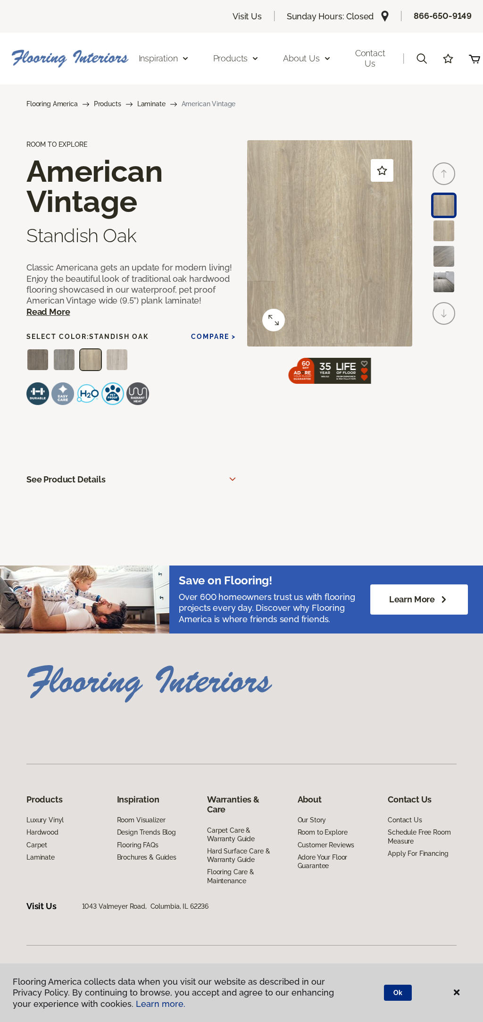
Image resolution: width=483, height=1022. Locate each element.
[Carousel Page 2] (444, 231)
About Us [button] (301, 58)
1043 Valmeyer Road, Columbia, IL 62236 (145, 906)
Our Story (312, 820)
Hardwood (42, 832)
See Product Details (66, 479)
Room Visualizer (141, 820)
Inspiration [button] (158, 58)
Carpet (36, 845)
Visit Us (247, 16)
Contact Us (370, 58)
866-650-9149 (443, 16)
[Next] (444, 313)
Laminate (151, 104)
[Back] (444, 173)
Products (107, 104)
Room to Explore (323, 832)
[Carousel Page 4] (444, 282)
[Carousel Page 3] (444, 256)
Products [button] (230, 58)
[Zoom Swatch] (273, 320)
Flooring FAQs (137, 845)
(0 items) (474, 58)
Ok (397, 993)
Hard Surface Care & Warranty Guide (238, 855)
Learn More (412, 599)
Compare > (213, 336)
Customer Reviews (326, 845)
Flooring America (52, 104)
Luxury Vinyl (45, 820)
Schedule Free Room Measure (419, 836)
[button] (421, 58)
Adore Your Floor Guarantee (323, 861)
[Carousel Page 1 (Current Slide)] (444, 205)
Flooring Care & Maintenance (230, 876)
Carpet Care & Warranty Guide (231, 835)
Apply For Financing (418, 853)
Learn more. (160, 1004)
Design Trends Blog (146, 832)
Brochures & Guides (146, 857)
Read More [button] (48, 312)
